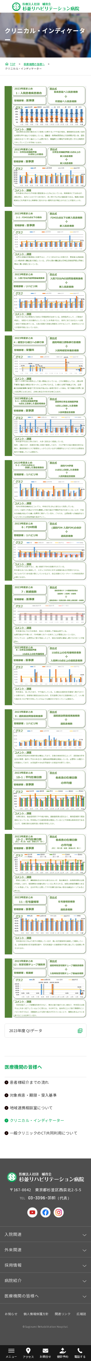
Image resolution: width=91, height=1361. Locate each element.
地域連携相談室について (31, 1107)
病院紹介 (13, 1280)
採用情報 (13, 1265)
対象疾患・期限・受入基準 (33, 1095)
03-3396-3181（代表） (50, 1198)
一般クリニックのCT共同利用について (43, 1133)
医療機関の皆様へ (34, 64)
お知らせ (11, 1314)
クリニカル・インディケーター (37, 1120)
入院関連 (13, 1234)
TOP (12, 64)
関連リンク (63, 1314)
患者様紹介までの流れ (29, 1082)
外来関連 (13, 1249)
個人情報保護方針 (36, 1314)
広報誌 (81, 1314)
